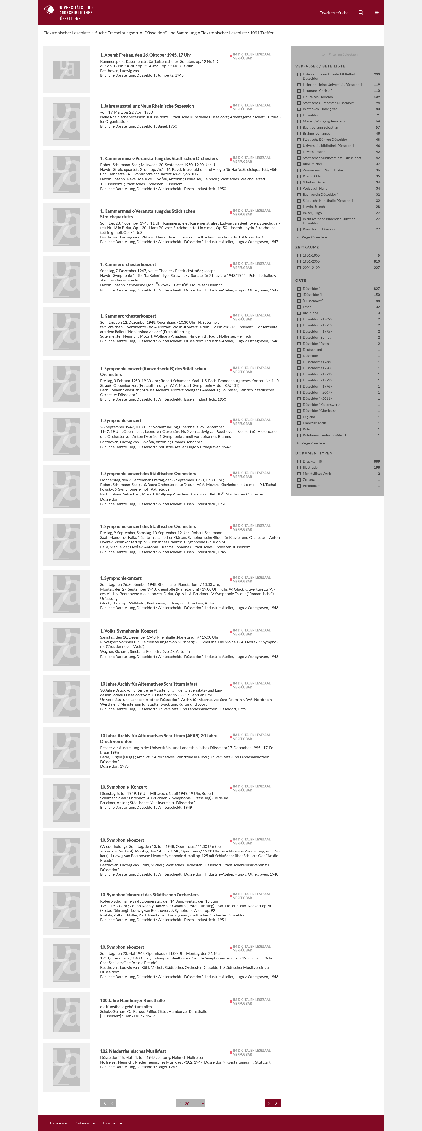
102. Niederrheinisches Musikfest (133, 1051)
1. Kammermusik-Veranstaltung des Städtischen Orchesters (159, 158)
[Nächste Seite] (269, 1103)
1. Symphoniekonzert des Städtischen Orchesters (148, 473)
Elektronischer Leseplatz (66, 32)
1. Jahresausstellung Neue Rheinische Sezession (147, 105)
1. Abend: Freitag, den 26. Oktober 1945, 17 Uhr (145, 55)
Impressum (60, 1123)
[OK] (361, 12)
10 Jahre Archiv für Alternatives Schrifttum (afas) (148, 684)
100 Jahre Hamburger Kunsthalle (132, 1000)
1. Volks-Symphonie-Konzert (128, 631)
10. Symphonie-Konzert (123, 787)
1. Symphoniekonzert (121, 420)
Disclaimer (113, 1123)
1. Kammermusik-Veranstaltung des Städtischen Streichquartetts (147, 213)
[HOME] (72, 12)
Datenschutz (87, 1123)
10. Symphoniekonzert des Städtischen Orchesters (149, 894)
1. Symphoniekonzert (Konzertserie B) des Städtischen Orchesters (153, 371)
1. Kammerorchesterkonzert (128, 264)
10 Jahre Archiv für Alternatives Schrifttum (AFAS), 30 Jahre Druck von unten (159, 738)
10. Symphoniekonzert (122, 840)
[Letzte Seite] (277, 1103)
